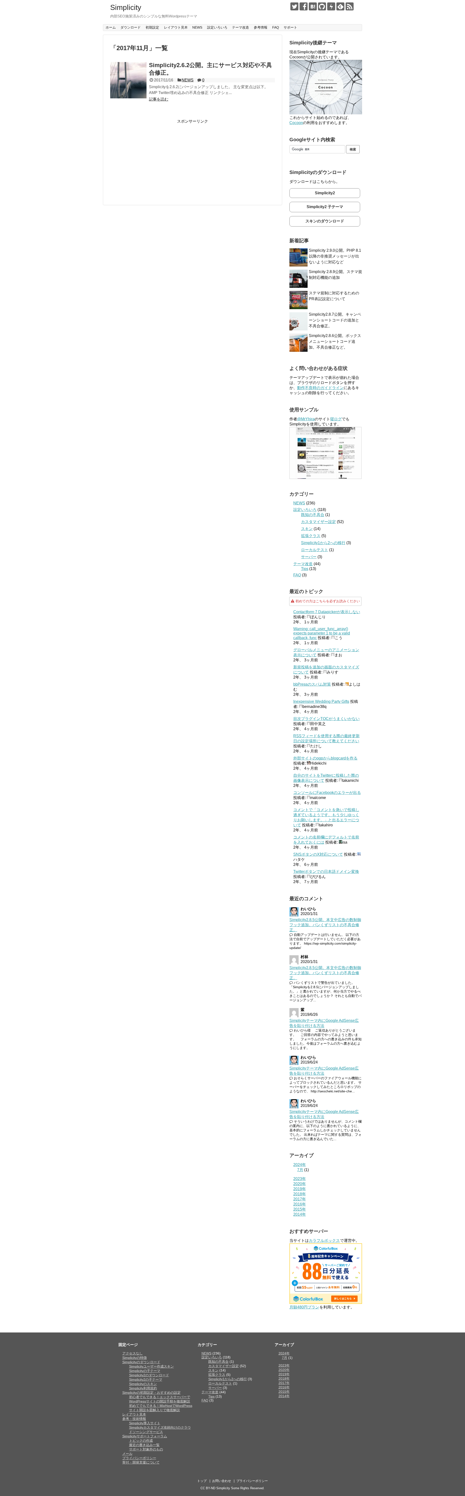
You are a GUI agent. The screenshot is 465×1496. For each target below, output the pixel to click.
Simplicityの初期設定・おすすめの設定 (151, 1392)
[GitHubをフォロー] (322, 6)
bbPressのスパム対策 (312, 684)
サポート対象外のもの (146, 1449)
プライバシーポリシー (139, 1458)
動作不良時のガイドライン (320, 388)
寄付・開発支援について (141, 1462)
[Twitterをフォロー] (294, 6)
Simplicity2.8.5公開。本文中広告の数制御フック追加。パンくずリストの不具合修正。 (325, 925)
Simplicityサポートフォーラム (144, 1436)
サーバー (309, 557)
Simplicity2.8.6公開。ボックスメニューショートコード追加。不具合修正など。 (335, 341)
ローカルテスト (314, 550)
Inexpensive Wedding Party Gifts (321, 701)
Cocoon (296, 123)
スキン (307, 529)
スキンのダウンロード (324, 221)
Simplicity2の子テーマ (145, 1379)
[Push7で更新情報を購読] (331, 6)
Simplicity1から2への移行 (323, 543)
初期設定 (152, 27)
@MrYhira (306, 419)
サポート (290, 27)
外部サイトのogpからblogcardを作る (325, 758)
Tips (304, 569)
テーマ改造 (240, 27)
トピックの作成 (141, 1440)
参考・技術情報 (134, 1419)
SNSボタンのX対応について (318, 854)
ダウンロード (130, 27)
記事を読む (158, 99)
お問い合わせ (221, 1481)
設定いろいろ (217, 27)
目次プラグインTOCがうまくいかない (326, 719)
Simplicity (125, 7)
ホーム (111, 27)
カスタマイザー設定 (318, 522)
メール (127, 1454)
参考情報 (260, 27)
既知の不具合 (312, 515)
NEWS (197, 27)
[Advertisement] (151, 158)
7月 (300, 1170)
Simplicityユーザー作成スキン (151, 1366)
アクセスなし (132, 1353)
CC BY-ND (208, 1488)
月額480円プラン (304, 1307)
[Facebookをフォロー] (304, 6)
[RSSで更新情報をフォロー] (350, 6)
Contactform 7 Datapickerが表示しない (326, 612)
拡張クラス (310, 536)
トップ (202, 1481)
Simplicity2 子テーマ (325, 207)
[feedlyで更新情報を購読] (340, 6)
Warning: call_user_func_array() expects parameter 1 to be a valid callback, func (321, 633)
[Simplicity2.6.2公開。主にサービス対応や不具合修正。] (128, 80)
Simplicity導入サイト (144, 1423)
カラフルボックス (324, 1240)
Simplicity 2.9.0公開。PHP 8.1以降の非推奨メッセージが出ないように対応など (335, 256)
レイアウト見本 (176, 27)
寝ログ (336, 419)
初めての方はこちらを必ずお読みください (327, 601)
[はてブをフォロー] (313, 6)
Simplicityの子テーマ (144, 1371)
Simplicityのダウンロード (141, 1362)
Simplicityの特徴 (134, 1358)
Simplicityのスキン (143, 1384)
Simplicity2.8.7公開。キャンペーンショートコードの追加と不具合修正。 (335, 320)
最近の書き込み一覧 (144, 1445)
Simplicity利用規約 (143, 1388)
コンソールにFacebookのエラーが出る (327, 793)
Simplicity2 (325, 193)
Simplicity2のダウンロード (149, 1375)
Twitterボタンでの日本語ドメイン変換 (326, 871)
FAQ (275, 27)
